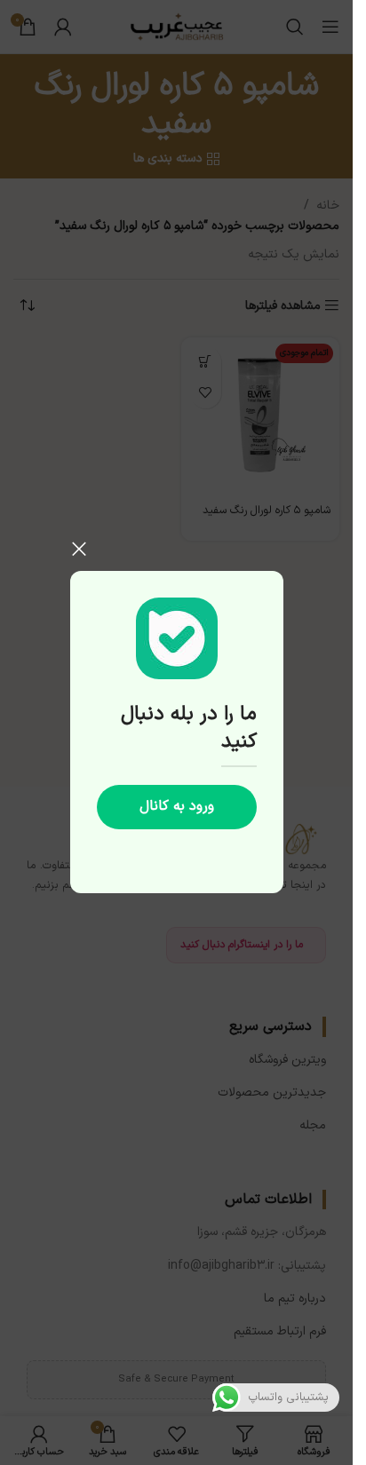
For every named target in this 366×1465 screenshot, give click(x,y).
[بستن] (79, 549)
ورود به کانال (176, 807)
